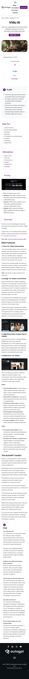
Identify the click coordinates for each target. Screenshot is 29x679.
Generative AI (12, 17)
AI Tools (6, 17)
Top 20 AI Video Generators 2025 (17, 239)
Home (3, 17)
